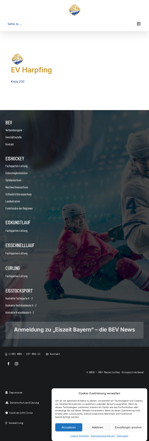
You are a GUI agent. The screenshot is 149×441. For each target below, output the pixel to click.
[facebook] (8, 364)
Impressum (122, 435)
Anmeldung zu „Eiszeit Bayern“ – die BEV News (74, 329)
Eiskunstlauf (17, 222)
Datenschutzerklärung (103, 435)
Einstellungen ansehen (128, 427)
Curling (12, 268)
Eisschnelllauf (19, 245)
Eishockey (14, 158)
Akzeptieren (69, 427)
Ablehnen (97, 427)
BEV (8, 122)
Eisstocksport (19, 290)
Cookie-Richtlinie (79, 435)
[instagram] (16, 364)
